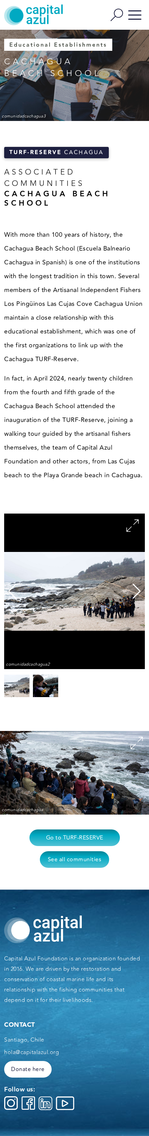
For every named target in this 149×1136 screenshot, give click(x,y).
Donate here (28, 1069)
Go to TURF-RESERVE (74, 838)
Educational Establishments (58, 45)
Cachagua (56, 152)
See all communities (75, 859)
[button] (136, 591)
